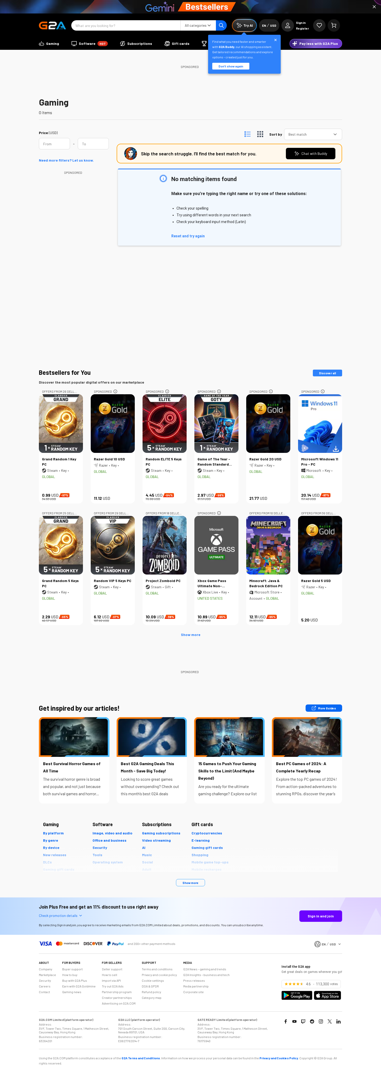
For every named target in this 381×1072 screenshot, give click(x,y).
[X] (329, 1021)
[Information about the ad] (115, 391)
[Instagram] (320, 1021)
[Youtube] (294, 1021)
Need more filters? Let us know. (66, 160)
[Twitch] (303, 1021)
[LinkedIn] (338, 1021)
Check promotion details (58, 915)
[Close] (374, 6)
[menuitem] (49, 43)
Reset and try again (188, 236)
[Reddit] (312, 1021)
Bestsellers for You (65, 372)
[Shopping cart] (334, 25)
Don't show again (230, 66)
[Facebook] (285, 1021)
